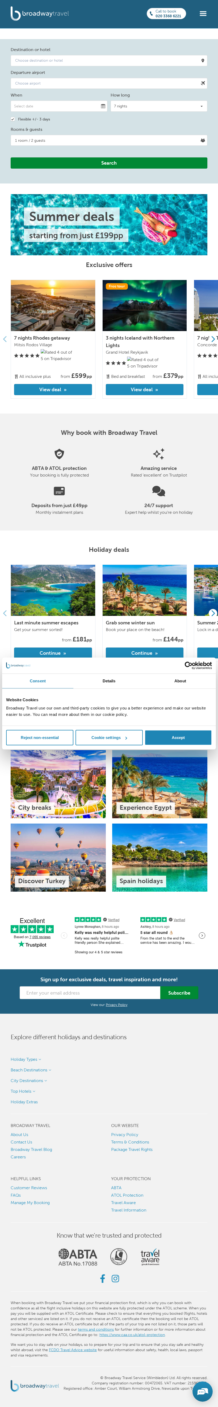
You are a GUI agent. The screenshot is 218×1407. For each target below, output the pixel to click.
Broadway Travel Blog (31, 1149)
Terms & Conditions (130, 1142)
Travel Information (128, 1210)
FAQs (16, 1195)
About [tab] (180, 680)
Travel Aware (123, 1202)
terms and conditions (96, 1329)
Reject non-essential (40, 737)
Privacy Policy (116, 1005)
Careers (18, 1157)
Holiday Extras (24, 1102)
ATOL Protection (127, 1195)
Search (109, 163)
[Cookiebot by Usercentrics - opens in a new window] (188, 665)
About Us (19, 1134)
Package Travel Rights (132, 1149)
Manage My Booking (30, 1202)
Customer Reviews (29, 1187)
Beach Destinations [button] (29, 1070)
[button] (203, 13)
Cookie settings (106, 737)
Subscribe (179, 993)
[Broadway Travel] (40, 13)
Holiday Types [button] (24, 1059)
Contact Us (21, 1142)
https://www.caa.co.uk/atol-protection (132, 1335)
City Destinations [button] (27, 1080)
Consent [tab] (38, 680)
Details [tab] (109, 680)
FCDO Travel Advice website (73, 1350)
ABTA (116, 1187)
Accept (178, 737)
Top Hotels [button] (21, 1091)
